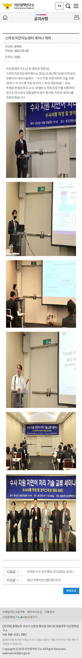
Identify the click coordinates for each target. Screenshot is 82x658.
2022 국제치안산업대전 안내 (44, 580)
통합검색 (68, 6)
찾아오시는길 (34, 612)
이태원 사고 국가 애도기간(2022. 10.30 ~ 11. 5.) (53, 572)
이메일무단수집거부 (13, 612)
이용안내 (50, 612)
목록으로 (71, 591)
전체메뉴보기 (76, 6)
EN (59, 5)
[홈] (5, 17)
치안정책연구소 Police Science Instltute (18, 6)
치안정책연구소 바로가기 (19, 617)
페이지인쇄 (77, 17)
